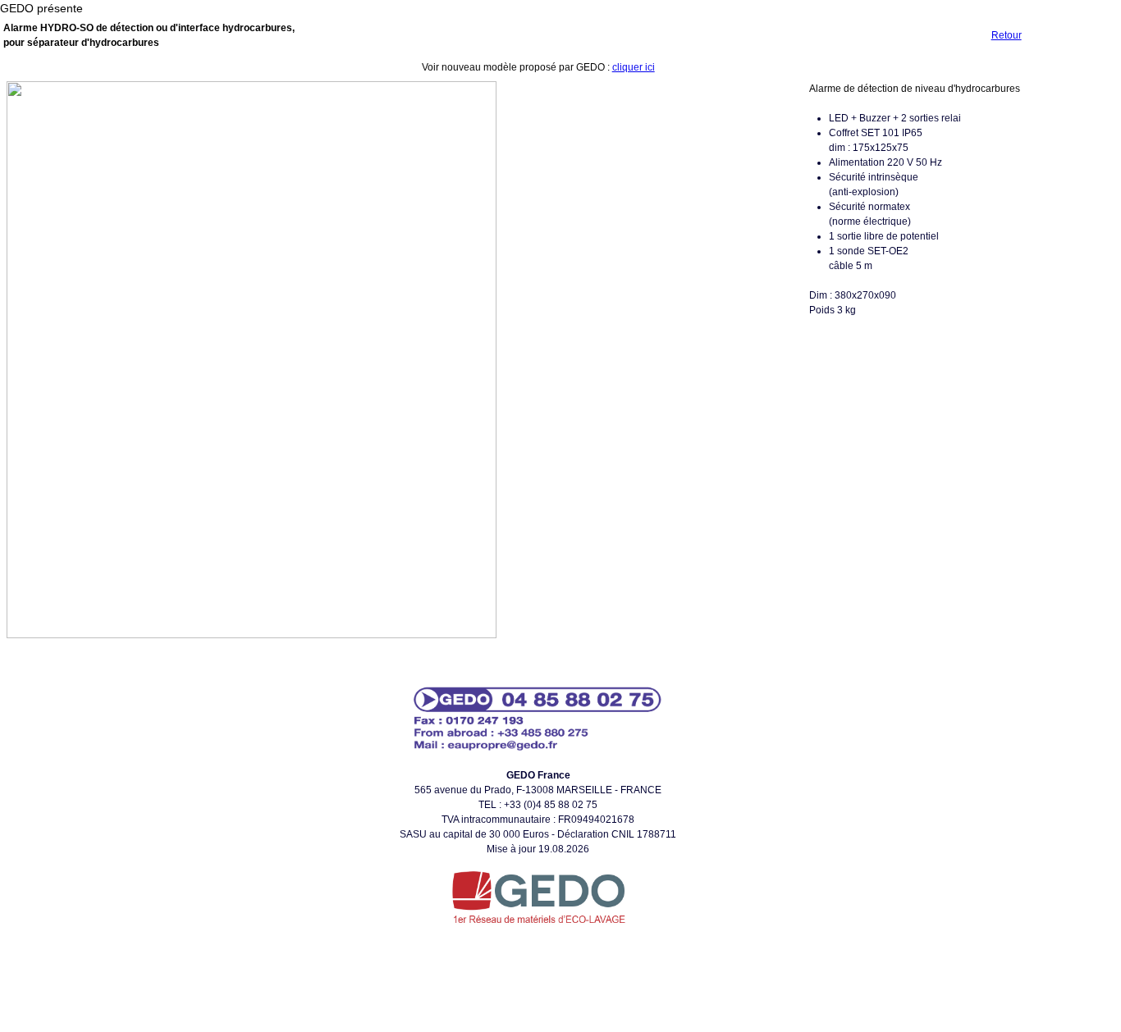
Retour (1006, 35)
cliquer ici (633, 67)
